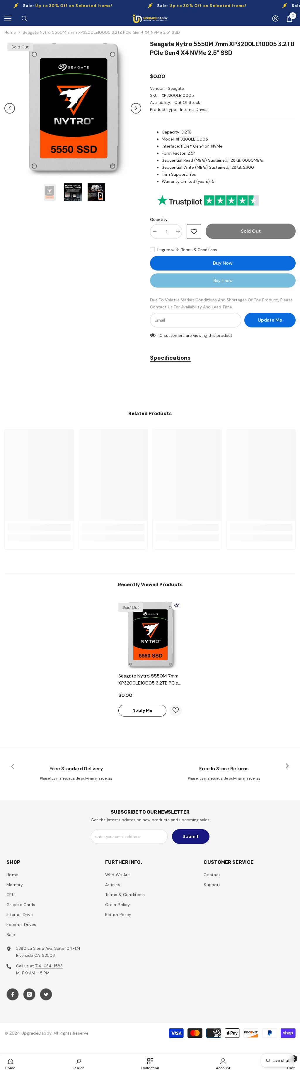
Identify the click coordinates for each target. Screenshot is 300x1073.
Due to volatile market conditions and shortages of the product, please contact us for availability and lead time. (221, 303)
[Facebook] (12, 994)
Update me (270, 320)
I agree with (168, 249)
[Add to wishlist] (194, 231)
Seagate (176, 88)
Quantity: (159, 219)
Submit (191, 836)
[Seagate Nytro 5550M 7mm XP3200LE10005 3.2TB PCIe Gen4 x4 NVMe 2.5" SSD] (150, 635)
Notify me (142, 710)
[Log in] (275, 18)
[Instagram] (29, 994)
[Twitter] (46, 994)
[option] (72, 108)
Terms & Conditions (199, 249)
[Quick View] (176, 605)
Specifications (170, 357)
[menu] (7, 18)
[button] (9, 108)
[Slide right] (287, 766)
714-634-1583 (49, 966)
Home (10, 32)
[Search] (24, 18)
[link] (39, 527)
